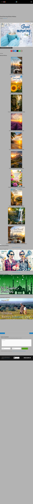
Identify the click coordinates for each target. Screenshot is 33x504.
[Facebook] (24, 357)
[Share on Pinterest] (11, 51)
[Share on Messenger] (15, 51)
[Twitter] (30, 357)
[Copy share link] (21, 51)
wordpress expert (8, 358)
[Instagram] (25, 357)
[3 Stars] (27, 21)
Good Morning (5, 18)
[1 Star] (25, 21)
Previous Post (2, 333)
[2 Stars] (26, 21)
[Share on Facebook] (13, 51)
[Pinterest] (27, 357)
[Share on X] (17, 51)
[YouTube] (28, 357)
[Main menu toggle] (31, 2)
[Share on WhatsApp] (19, 51)
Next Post (31, 333)
